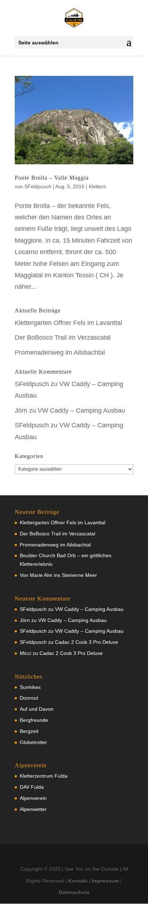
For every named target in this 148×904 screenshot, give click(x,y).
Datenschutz (74, 892)
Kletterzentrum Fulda (44, 776)
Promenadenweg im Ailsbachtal (60, 352)
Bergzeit (29, 731)
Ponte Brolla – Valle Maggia (52, 178)
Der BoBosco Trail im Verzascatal (63, 337)
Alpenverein (33, 798)
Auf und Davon (37, 709)
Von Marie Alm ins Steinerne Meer (58, 575)
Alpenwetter (33, 809)
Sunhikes (30, 687)
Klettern (97, 186)
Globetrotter (33, 742)
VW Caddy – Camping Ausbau (81, 410)
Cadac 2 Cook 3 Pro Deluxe (86, 642)
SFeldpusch (37, 186)
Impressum (105, 881)
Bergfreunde (34, 720)
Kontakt (78, 881)
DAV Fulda (32, 787)
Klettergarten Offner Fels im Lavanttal (68, 322)
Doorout (29, 698)
